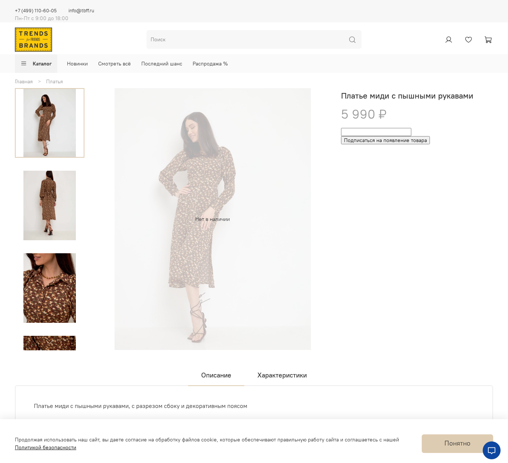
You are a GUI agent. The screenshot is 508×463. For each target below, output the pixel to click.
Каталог (42, 63)
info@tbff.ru (81, 10)
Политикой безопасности (45, 447)
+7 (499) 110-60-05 (36, 10)
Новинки (77, 63)
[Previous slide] (108, 219)
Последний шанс (161, 63)
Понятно (457, 443)
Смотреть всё (114, 63)
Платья (54, 81)
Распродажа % (210, 63)
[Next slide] (49, 342)
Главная (24, 81)
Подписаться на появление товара (385, 140)
